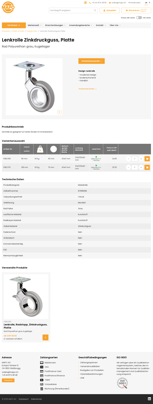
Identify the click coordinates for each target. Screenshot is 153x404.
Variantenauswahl (90, 61)
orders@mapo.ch (119, 2)
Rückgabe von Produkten (92, 370)
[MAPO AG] (8, 7)
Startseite (6, 31)
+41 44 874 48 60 (99, 2)
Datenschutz (36, 399)
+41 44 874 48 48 (9, 375)
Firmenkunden (134, 2)
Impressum (24, 399)
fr (149, 2)
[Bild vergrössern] (34, 86)
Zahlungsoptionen (89, 362)
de (146, 2)
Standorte (8, 380)
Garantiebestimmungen (91, 374)
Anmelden (111, 10)
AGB (82, 378)
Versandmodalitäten (90, 366)
